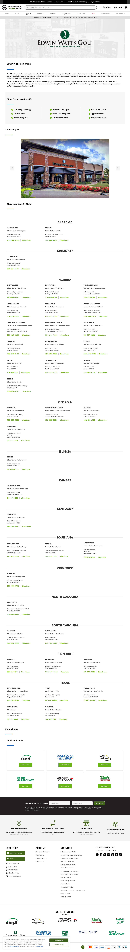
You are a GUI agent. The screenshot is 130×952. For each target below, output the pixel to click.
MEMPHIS (10, 659)
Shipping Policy (13, 873)
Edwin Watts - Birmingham (16, 231)
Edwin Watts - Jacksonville (16, 307)
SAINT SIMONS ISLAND (54, 407)
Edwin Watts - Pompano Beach (95, 288)
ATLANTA (87, 407)
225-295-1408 (13, 556)
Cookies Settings (59, 944)
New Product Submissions (69, 874)
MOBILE (48, 228)
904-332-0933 (13, 316)
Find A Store (40, 855)
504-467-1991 (51, 556)
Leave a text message (16, 853)
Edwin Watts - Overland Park (17, 489)
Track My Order (13, 863)
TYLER (47, 688)
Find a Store (59, 2)
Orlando (11, 341)
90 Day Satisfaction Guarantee (71, 855)
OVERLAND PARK (13, 485)
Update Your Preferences (69, 871)
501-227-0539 (13, 269)
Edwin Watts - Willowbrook (16, 460)
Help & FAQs (12, 867)
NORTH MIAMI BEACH (92, 304)
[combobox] (60, 8)
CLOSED (87, 341)
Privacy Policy (36, 810)
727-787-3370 (51, 354)
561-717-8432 (89, 335)
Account (119, 7)
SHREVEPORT (89, 543)
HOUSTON (49, 707)
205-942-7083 (13, 240)
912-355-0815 (12, 441)
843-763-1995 (51, 643)
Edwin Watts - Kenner (53, 547)
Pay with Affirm (66, 877)
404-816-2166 (89, 420)
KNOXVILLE (49, 659)
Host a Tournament (67, 868)
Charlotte (12, 602)
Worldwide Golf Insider (68, 865)
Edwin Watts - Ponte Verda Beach (57, 326)
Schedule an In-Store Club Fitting (77, 2)
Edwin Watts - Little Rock (16, 259)
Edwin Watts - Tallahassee (54, 363)
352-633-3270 (13, 297)
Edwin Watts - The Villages (16, 288)
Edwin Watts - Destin (14, 382)
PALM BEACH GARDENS (16, 322)
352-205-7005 (90, 354)
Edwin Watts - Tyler (52, 691)
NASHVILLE (88, 659)
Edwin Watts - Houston (53, 710)
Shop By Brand (66, 897)
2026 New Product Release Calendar (41, 2)
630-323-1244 (13, 469)
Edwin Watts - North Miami (93, 307)
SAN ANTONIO (89, 688)
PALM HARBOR (51, 341)
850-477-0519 (51, 316)
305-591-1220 (12, 372)
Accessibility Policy (67, 887)
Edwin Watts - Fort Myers (54, 288)
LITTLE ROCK (12, 256)
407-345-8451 (13, 354)
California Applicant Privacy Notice (73, 890)
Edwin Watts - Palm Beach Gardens (20, 326)
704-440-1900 (13, 614)
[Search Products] (95, 8)
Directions (26, 240)
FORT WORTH (12, 707)
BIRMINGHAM (12, 228)
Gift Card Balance (14, 876)
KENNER (48, 544)
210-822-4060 (89, 700)
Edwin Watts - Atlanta (91, 411)
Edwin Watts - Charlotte (15, 605)
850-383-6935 (51, 372)
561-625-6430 (13, 335)
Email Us (12, 858)
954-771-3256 (89, 297)
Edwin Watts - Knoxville (53, 662)
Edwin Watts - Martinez (15, 411)
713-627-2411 (50, 719)
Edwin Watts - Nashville (92, 662)
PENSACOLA (50, 304)
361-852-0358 (13, 700)
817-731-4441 (12, 719)
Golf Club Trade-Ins (67, 862)
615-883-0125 (89, 672)
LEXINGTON (11, 514)
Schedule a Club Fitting (68, 852)
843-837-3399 (13, 643)
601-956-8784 (13, 586)
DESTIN (10, 379)
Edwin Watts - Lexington (15, 517)
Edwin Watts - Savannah (16, 429)
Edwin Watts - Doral (14, 363)
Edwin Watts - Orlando (15, 344)
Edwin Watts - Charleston (54, 634)
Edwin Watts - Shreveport (93, 546)
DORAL (9, 360)
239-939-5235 (51, 297)
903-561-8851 (51, 700)
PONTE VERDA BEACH (53, 322)
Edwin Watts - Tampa (91, 363)
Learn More (65, 914)
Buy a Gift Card (95, 2)
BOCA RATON (89, 322)
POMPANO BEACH (91, 285)
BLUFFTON (11, 631)
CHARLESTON (50, 631)
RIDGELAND (11, 573)
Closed (10, 457)
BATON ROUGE (13, 544)
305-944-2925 (90, 316)
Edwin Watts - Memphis (15, 662)
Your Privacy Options (68, 881)
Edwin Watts (11, 710)
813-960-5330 (89, 372)
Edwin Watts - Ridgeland (16, 577)
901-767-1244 (12, 672)
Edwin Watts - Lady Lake (92, 344)
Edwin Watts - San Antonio (93, 691)
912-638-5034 (51, 420)
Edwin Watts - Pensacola (54, 307)
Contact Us (40, 862)
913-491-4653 (12, 498)
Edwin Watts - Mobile (52, 231)
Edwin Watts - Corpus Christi (17, 691)
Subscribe (99, 803)
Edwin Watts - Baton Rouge (17, 547)
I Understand (59, 940)
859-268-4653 (13, 527)
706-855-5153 (13, 420)
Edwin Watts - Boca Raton (93, 326)
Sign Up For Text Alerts (91, 17)
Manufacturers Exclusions (69, 858)
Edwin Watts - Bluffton (15, 634)
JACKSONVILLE (13, 304)
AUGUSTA (11, 407)
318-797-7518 (89, 557)
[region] (36, 942)
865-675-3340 (51, 672)
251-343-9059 (51, 240)
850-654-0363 (13, 391)
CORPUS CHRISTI (14, 688)
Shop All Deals (65, 893)
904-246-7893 (51, 335)
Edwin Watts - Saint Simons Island (57, 411)
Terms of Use (39, 946)
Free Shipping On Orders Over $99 (42, 17)
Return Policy (12, 870)
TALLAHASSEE (50, 360)
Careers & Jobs (41, 858)
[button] (107, 7)
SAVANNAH (11, 426)
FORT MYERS (50, 285)
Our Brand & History (42, 852)
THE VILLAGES (12, 285)
